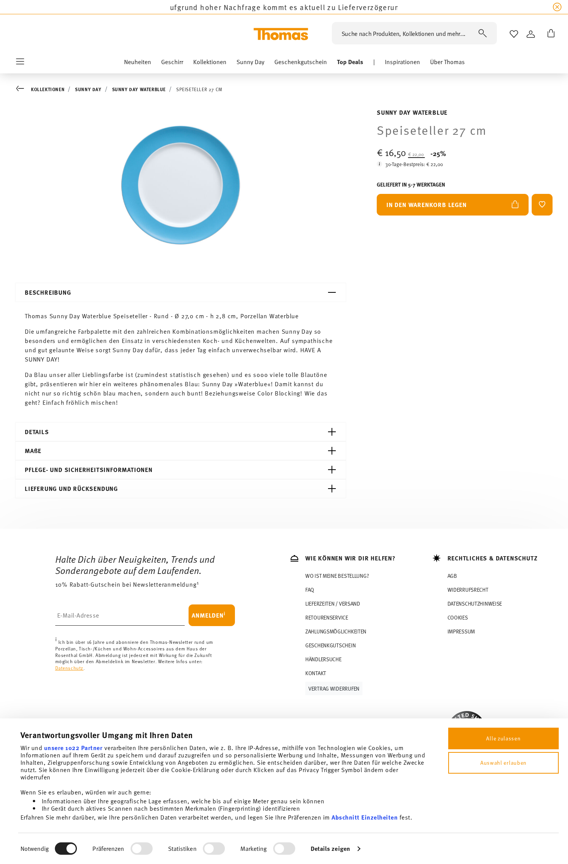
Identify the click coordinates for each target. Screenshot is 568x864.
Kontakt (315, 673)
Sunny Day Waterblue (139, 89)
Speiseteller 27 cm (199, 89)
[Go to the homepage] (280, 34)
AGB (452, 575)
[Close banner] (557, 7)
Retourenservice (326, 617)
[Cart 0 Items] (549, 34)
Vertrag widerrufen (333, 688)
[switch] (142, 848)
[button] (137, 63)
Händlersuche (323, 659)
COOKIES (457, 617)
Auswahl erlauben (503, 762)
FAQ (309, 589)
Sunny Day (88, 89)
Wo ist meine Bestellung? (337, 575)
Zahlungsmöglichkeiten (335, 631)
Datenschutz (69, 668)
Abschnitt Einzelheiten (365, 817)
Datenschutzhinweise (474, 603)
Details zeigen (330, 848)
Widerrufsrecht (467, 589)
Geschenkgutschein (330, 645)
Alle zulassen (503, 738)
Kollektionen (48, 89)
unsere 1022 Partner (73, 747)
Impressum (461, 631)
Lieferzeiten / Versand (332, 603)
